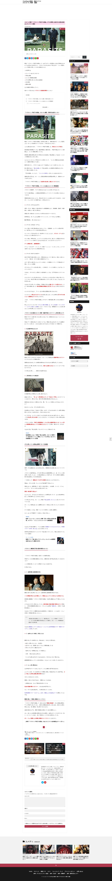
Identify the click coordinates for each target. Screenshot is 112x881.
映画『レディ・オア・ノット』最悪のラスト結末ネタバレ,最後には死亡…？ (31, 858)
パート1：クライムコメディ (33, 103)
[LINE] (36, 58)
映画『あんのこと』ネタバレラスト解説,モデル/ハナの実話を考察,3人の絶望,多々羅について (79, 114)
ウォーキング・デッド (57, 871)
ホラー (87, 64)
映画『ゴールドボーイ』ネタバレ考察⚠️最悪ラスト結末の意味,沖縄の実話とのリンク (79, 187)
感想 (56, 732)
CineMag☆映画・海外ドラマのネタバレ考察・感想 (32, 2)
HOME (27, 758)
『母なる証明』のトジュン (49, 499)
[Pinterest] (38, 58)
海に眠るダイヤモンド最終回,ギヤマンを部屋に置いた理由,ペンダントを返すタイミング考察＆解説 (79, 244)
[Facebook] (25, 58)
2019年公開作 (28, 732)
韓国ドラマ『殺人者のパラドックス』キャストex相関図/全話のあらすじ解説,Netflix (41, 540)
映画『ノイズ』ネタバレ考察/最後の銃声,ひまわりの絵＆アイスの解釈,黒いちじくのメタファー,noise (79, 132)
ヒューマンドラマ (85, 231)
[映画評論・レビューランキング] (76, 348)
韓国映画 (34, 731)
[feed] (56, 865)
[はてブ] (31, 58)
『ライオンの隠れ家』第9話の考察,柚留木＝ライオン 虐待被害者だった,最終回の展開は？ (79, 297)
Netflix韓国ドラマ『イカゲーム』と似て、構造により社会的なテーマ (41, 692)
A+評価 (32, 732)
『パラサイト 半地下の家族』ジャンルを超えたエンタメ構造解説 (39, 101)
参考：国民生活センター (72, 873)
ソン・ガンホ (36, 732)
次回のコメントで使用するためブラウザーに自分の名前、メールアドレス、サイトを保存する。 (44, 823)
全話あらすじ (52, 732)
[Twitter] (27, 58)
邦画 (87, 100)
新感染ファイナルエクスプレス (53, 526)
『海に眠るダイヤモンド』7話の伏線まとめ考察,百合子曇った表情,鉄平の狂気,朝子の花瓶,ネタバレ (79, 279)
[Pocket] (33, 58)
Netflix (87, 82)
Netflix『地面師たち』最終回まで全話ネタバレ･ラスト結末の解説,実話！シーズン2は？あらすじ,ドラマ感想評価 (79, 96)
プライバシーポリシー (70, 871)
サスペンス (31, 731)
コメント (27, 796)
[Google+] (29, 58)
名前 (26, 808)
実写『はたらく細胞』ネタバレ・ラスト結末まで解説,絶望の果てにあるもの (79, 262)
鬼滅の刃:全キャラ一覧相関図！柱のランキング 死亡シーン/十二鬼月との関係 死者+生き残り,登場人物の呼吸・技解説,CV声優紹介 (79, 150)
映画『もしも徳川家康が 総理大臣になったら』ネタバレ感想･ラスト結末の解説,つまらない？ (81, 858)
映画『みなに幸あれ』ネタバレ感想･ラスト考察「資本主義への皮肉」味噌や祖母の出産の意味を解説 (79, 205)
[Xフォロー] (42, 782)
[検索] (84, 57)
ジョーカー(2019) (43, 173)
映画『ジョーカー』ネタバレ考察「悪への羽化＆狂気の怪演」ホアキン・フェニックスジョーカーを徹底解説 (41, 519)
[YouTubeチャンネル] (45, 782)
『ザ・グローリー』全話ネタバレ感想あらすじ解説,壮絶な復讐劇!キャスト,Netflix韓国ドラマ (78, 169)
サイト (26, 818)
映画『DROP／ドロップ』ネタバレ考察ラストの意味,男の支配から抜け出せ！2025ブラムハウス (78, 226)
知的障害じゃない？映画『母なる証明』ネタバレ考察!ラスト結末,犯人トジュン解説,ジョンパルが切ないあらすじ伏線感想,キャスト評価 (41, 436)
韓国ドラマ (43, 871)
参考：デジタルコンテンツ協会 (41, 873)
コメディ (63, 28)
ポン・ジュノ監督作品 (46, 732)
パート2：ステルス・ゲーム (33, 105)
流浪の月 (54, 606)
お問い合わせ (80, 871)
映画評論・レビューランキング (76, 349)
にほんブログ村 (73, 354)
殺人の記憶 (36, 168)
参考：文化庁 (53, 873)
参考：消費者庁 (61, 873)
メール (26, 813)
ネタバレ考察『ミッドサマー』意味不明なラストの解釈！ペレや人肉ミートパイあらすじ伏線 (78, 78)
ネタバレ (40, 732)
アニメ (87, 136)
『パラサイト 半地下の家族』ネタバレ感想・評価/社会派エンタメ (39, 98)
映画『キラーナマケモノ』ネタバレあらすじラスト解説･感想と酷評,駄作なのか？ (64, 858)
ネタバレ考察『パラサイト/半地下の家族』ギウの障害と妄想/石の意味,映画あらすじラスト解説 (47, 759)
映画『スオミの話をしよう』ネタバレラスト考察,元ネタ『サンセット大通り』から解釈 (47, 858)
